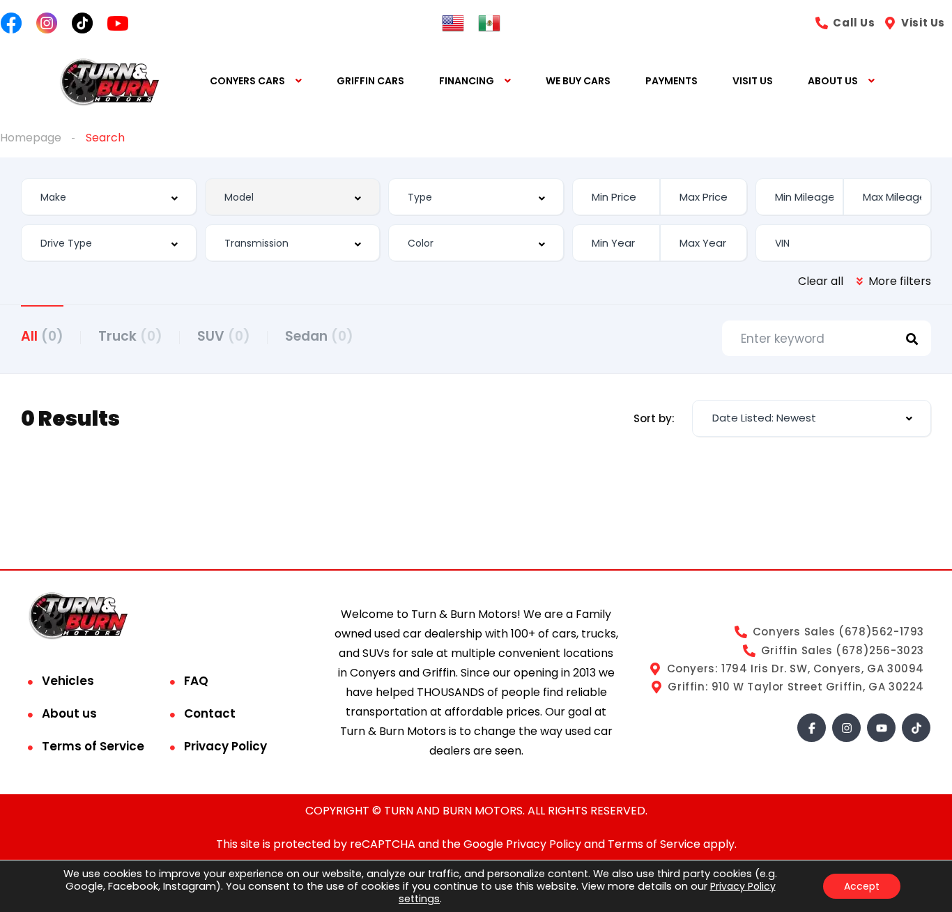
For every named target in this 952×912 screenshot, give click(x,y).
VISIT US (752, 81)
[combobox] (109, 196)
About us (69, 713)
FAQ (196, 680)
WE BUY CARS (578, 81)
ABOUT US (833, 81)
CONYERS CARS (247, 81)
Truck (130, 336)
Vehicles (68, 680)
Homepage (30, 138)
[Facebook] (811, 727)
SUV (223, 336)
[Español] (489, 23)
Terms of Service (93, 746)
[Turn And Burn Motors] (109, 81)
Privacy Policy (225, 746)
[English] (453, 23)
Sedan (319, 336)
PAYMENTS (671, 81)
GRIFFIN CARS (370, 81)
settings (419, 898)
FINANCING (466, 81)
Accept (862, 886)
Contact (210, 713)
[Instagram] (846, 727)
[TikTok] (916, 727)
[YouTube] (881, 727)
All (42, 336)
